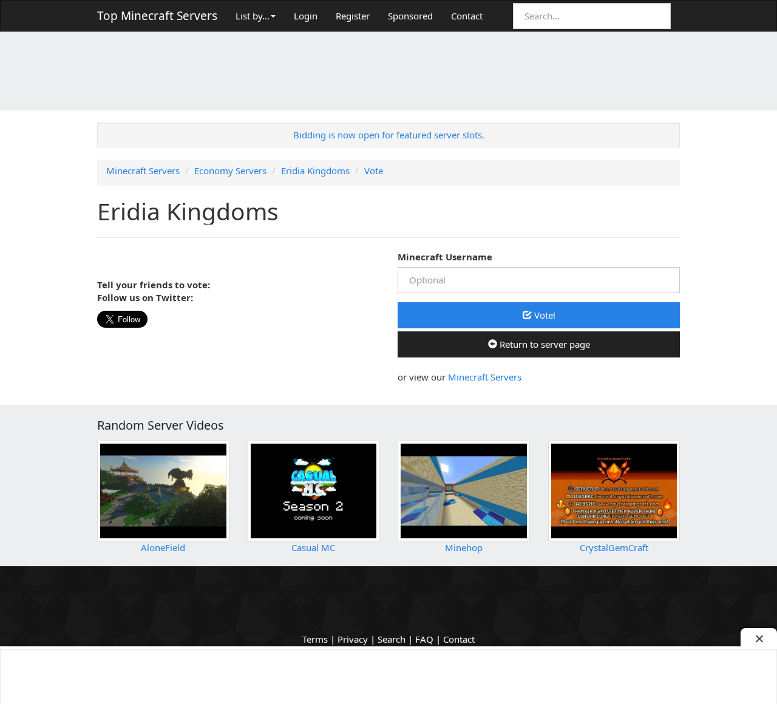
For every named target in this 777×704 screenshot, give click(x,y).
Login (305, 16)
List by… (253, 16)
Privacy (353, 639)
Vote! (543, 315)
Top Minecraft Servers (157, 16)
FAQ (424, 639)
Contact (467, 16)
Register (353, 16)
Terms (315, 639)
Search (391, 639)
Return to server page (543, 344)
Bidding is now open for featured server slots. (388, 135)
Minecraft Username (445, 257)
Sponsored (410, 16)
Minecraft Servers (484, 377)
